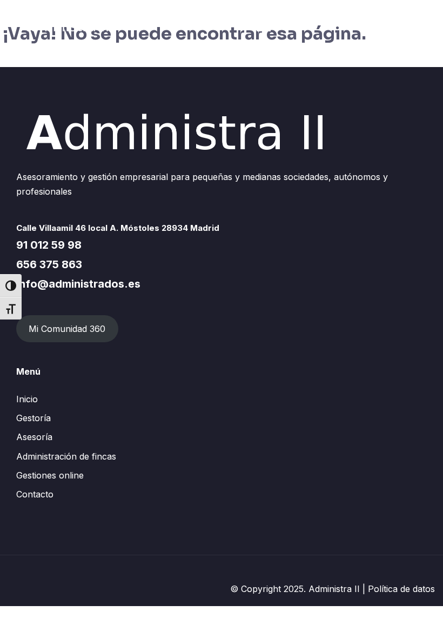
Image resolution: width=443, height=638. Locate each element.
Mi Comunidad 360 (67, 328)
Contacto (34, 494)
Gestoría (33, 418)
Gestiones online (50, 475)
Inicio (27, 399)
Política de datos (401, 588)
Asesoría (34, 436)
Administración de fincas (66, 456)
